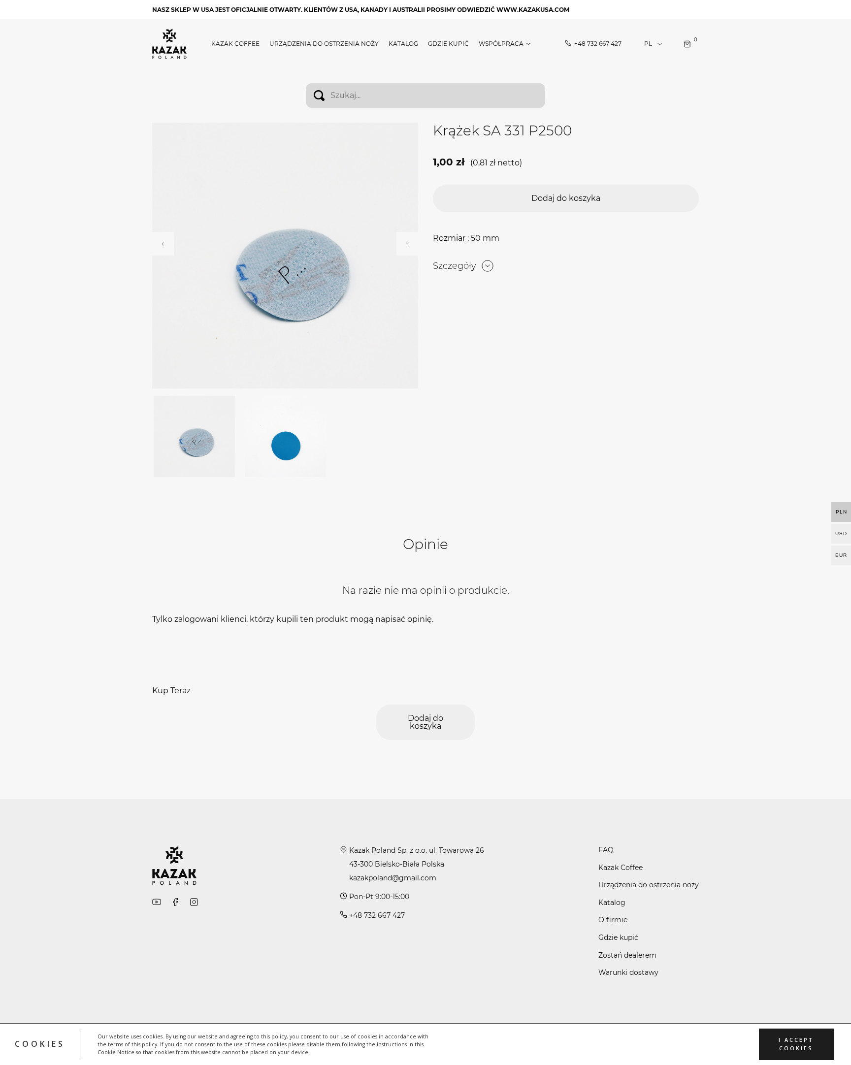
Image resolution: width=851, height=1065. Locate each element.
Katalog (403, 44)
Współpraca (501, 44)
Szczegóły (454, 265)
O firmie (612, 919)
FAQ (606, 849)
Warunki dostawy (628, 972)
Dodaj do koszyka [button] (565, 198)
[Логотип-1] (169, 43)
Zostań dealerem (627, 955)
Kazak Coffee (235, 44)
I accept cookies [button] (796, 1044)
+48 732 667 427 (598, 44)
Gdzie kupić (448, 44)
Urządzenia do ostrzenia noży (324, 44)
